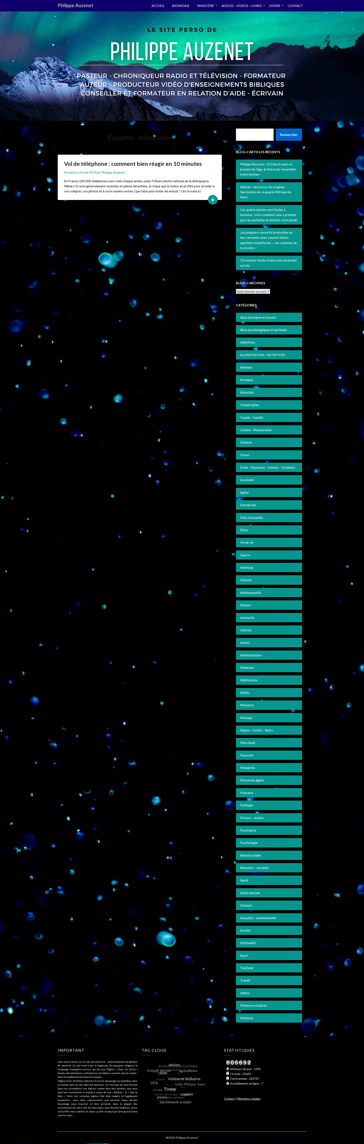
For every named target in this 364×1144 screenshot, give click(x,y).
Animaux (246, 367)
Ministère (247, 705)
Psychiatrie (248, 830)
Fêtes (244, 530)
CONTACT (295, 6)
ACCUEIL (158, 6)
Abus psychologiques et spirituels (263, 330)
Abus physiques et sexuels (258, 317)
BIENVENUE (181, 6)
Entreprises (248, 505)
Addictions (247, 342)
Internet (246, 630)
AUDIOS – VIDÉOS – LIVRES (241, 6)
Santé (244, 880)
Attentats (247, 392)
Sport (244, 955)
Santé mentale (250, 893)
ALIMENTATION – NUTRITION (262, 355)
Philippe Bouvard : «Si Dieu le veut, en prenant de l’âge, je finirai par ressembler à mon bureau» (268, 169)
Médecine (247, 667)
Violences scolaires (253, 1005)
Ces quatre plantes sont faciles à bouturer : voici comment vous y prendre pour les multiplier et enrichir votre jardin (268, 215)
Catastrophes (249, 405)
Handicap (246, 567)
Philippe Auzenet (75, 5)
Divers (245, 455)
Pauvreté (246, 755)
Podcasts (246, 793)
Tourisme (246, 968)
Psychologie (249, 843)
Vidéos (245, 993)
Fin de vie (246, 542)
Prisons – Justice (252, 818)
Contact (229, 1098)
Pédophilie (247, 768)
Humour (245, 605)
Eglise (244, 492)
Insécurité (247, 618)
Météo (245, 693)
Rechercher (289, 135)
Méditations (248, 680)
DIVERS (274, 6)
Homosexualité (250, 592)
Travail (245, 980)
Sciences (246, 905)
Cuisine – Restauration (256, 430)
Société (245, 930)
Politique (246, 805)
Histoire (246, 580)
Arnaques (246, 380)
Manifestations (251, 655)
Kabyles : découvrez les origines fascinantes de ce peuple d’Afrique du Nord (265, 192)
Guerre (245, 555)
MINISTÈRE (205, 6)
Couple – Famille (251, 417)
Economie (247, 480)
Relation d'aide (250, 855)
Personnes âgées (252, 780)
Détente (246, 442)
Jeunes (245, 642)
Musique (246, 718)
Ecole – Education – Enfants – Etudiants (267, 467)
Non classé (247, 742)
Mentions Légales (249, 1098)
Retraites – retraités (254, 868)
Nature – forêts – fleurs (256, 730)
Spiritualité (248, 943)
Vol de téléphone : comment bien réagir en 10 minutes (133, 163)
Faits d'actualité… (252, 517)
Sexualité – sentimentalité (258, 918)
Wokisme (246, 1018)
